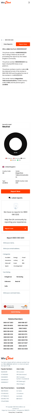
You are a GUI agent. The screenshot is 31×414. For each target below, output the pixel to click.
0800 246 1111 (23, 346)
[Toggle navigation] (29, 2)
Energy (15, 257)
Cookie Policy (19, 412)
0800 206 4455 (8, 328)
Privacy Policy (12, 412)
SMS (23, 263)
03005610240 (4, 380)
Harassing (19, 277)
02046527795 (5, 399)
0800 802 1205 (8, 337)
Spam (7, 266)
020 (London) (20, 372)
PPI (23, 260)
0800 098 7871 (22, 337)
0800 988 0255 (8, 346)
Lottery (16, 260)
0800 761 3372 (8, 340)
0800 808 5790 (23, 340)
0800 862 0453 (8, 349)
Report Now (23, 44)
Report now (9, 228)
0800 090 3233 (9, 40)
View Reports (8, 44)
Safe (6, 286)
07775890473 (5, 396)
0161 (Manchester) (22, 374)
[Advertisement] (15, 20)
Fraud (23, 257)
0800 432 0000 (23, 349)
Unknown (7, 281)
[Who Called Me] (6, 2)
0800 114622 (23, 328)
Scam (15, 263)
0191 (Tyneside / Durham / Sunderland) (23, 378)
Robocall (7, 263)
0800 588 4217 (22, 323)
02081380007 (4, 382)
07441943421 (4, 393)
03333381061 (4, 377)
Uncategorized (18, 266)
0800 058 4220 (8, 331)
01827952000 (4, 391)
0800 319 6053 (8, 325)
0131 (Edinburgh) (21, 381)
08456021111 (4, 372)
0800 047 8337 (23, 343)
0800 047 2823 (8, 323)
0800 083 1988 (8, 343)
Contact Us (15, 408)
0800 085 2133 (8, 334)
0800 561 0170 (22, 334)
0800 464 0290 (23, 325)
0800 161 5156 (22, 331)
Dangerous (8, 277)
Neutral (17, 281)
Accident (7, 257)
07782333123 (4, 374)
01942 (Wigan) (21, 384)
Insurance (8, 260)
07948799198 (5, 401)
